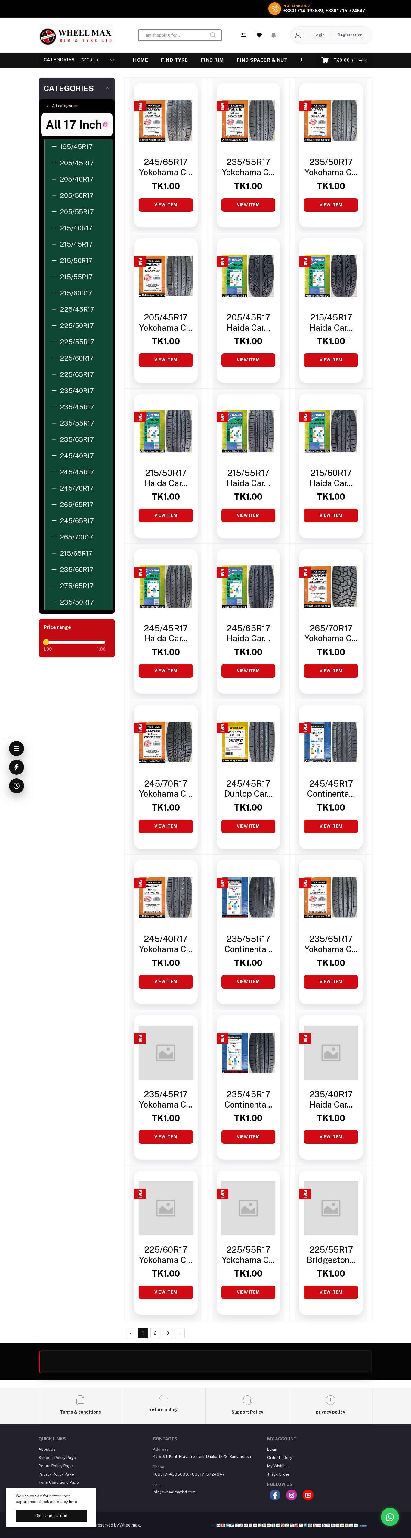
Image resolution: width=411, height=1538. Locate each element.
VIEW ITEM (165, 204)
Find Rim (212, 60)
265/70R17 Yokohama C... (331, 633)
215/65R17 (76, 553)
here (73, 1501)
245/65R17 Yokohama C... (165, 167)
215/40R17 (76, 228)
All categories (65, 106)
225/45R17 (77, 309)
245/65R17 (77, 521)
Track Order (278, 1474)
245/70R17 (77, 488)
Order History (279, 1457)
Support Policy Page (57, 1457)
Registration (350, 35)
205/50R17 (77, 195)
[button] (273, 35)
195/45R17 (76, 147)
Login (319, 35)
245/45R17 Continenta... (331, 789)
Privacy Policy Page (56, 1474)
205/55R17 (77, 212)
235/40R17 (77, 391)
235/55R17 (77, 423)
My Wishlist (277, 1466)
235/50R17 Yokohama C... (331, 167)
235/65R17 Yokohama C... (331, 944)
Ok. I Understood (51, 1515)
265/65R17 (77, 504)
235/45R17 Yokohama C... (165, 1099)
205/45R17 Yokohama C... (165, 322)
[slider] (46, 642)
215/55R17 (76, 277)
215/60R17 (76, 293)
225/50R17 (77, 326)
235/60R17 (77, 570)
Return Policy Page (56, 1466)
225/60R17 (77, 358)
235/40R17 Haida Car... (331, 1099)
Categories (69, 88)
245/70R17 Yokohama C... (165, 789)
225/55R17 (77, 342)
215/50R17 (76, 260)
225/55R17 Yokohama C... (248, 1255)
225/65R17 (77, 374)
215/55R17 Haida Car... (248, 478)
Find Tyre (174, 60)
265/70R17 (76, 537)
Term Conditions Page (59, 1482)
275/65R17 (77, 586)
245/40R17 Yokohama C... (165, 944)
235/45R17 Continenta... (248, 1099)
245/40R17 (77, 456)
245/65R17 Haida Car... (248, 633)
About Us (47, 1449)
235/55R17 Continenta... (248, 944)
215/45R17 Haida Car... (331, 322)
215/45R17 (76, 244)
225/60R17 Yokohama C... (165, 1255)
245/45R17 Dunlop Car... (248, 789)
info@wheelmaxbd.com (174, 1492)
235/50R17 (77, 602)
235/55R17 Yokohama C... (248, 167)
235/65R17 (77, 439)
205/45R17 (77, 163)
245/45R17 (77, 472)
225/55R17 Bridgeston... (331, 1255)
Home (140, 60)
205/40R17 (77, 179)
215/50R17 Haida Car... (166, 478)
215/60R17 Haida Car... (331, 478)
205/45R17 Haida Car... (248, 322)
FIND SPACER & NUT (262, 60)
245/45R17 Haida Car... (166, 633)
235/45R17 (77, 407)
